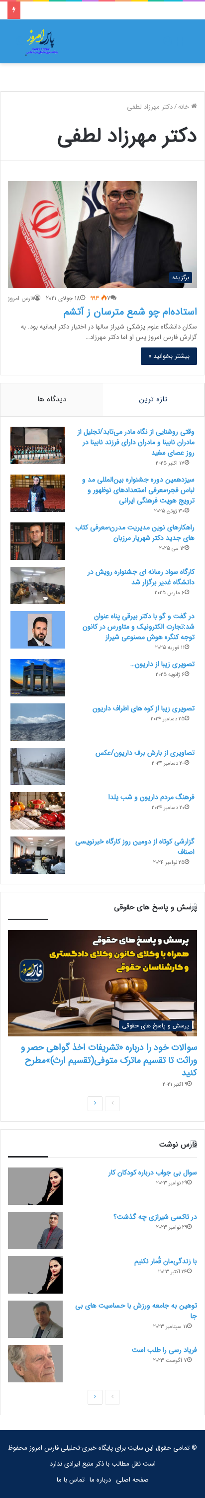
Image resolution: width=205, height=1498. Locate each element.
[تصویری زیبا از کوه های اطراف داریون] (37, 722)
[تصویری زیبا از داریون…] (37, 677)
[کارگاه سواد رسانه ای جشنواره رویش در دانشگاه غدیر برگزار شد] (37, 585)
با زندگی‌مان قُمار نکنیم (165, 1261)
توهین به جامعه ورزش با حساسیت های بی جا (136, 1311)
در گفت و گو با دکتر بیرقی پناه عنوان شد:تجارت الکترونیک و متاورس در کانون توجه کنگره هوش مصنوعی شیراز (139, 627)
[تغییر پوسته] (20, 45)
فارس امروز (21, 298)
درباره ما (100, 1480)
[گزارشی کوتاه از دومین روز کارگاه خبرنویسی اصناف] (37, 855)
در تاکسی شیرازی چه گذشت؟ (155, 1216)
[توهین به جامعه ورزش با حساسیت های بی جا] (35, 1319)
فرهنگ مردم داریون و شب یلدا (151, 797)
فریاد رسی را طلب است (164, 1349)
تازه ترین (153, 399)
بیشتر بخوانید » (169, 356)
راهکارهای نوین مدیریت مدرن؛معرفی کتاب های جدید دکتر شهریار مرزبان (135, 532)
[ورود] (168, 45)
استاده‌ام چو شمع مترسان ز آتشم (130, 312)
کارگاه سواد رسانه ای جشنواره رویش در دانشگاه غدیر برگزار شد (141, 577)
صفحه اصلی (132, 1480)
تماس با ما (71, 1480)
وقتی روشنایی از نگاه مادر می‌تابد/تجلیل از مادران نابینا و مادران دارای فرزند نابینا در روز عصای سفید (136, 442)
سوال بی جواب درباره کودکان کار (152, 1172)
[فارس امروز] (42, 41)
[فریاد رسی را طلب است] (35, 1363)
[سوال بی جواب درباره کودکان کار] (35, 1186)
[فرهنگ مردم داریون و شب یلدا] (37, 811)
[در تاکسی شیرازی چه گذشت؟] (35, 1230)
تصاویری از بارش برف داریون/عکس (145, 752)
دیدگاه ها (51, 399)
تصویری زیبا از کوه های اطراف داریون (144, 708)
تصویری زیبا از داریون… (162, 664)
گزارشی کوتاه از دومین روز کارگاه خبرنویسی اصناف (135, 846)
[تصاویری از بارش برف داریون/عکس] (37, 766)
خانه (184, 107)
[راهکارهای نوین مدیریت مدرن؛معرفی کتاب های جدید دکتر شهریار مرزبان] (37, 541)
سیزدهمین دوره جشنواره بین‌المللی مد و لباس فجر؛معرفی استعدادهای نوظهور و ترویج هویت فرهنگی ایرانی (138, 490)
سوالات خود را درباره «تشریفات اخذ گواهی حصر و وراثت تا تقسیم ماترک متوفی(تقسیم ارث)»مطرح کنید (109, 1059)
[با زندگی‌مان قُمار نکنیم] (35, 1275)
